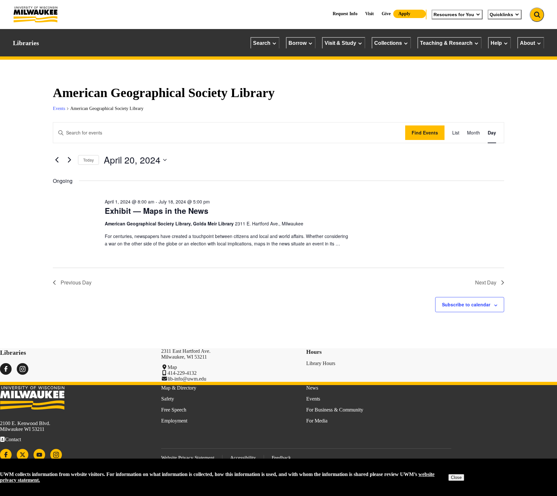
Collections (388, 43)
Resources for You (454, 14)
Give (386, 13)
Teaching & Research (446, 43)
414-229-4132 (182, 373)
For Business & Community (334, 409)
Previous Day (76, 282)
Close (456, 477)
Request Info (345, 13)
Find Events (425, 132)
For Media (316, 420)
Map (172, 367)
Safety (167, 399)
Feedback (281, 457)
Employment (174, 420)
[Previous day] (57, 160)
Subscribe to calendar (466, 304)
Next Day (485, 282)
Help (496, 43)
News (312, 388)
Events (59, 108)
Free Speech (173, 409)
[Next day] (69, 160)
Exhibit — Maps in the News (156, 210)
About (527, 43)
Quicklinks (501, 14)
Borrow (297, 43)
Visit (369, 13)
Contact (13, 439)
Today (88, 160)
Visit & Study (340, 43)
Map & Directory (178, 388)
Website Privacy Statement (187, 457)
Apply (404, 13)
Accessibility (243, 457)
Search (261, 43)
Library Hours (320, 363)
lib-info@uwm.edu (187, 379)
